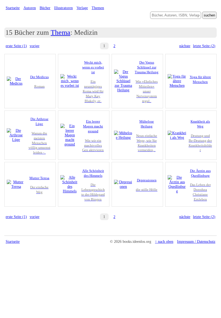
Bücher (45, 8)
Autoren (29, 8)
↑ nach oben (164, 241)
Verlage (82, 8)
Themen (98, 8)
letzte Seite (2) (204, 46)
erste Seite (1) (16, 46)
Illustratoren (63, 8)
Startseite (13, 8)
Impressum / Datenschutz (196, 241)
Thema (60, 32)
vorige (34, 46)
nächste (184, 46)
